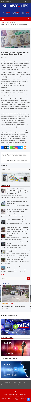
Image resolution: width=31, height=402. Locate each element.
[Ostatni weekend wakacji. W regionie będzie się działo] (3, 244)
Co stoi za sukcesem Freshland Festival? (17, 227)
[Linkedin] (8, 147)
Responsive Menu (25, 1)
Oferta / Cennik (8, 382)
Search (28, 278)
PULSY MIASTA (5, 283)
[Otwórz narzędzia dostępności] (28, 399)
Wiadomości (4, 50)
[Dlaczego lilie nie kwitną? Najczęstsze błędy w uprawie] (3, 236)
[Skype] (22, 147)
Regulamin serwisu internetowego (8, 384)
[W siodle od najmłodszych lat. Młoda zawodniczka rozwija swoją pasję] (3, 260)
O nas (2, 382)
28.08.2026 (5, 308)
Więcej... (3, 274)
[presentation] (27, 283)
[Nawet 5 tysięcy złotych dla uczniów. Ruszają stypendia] (3, 252)
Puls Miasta (10, 303)
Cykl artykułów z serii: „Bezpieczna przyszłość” (17, 160)
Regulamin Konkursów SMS (19, 382)
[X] (5, 147)
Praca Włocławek (19, 387)
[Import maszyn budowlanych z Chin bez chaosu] (3, 268)
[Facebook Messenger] (19, 147)
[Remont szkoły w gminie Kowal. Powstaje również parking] (3, 203)
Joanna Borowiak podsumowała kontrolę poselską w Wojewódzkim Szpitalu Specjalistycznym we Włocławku (17, 211)
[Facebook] (2, 147)
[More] (25, 147)
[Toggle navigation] (3, 19)
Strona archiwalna (10, 387)
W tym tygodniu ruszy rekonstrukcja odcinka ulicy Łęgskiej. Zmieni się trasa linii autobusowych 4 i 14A (15, 155)
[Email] (13, 147)
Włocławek (4, 303)
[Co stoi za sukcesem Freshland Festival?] (3, 229)
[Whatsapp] (11, 147)
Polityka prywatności (21, 384)
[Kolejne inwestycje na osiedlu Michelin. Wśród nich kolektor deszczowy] (3, 221)
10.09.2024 (4, 57)
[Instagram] (16, 147)
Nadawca (3, 387)
